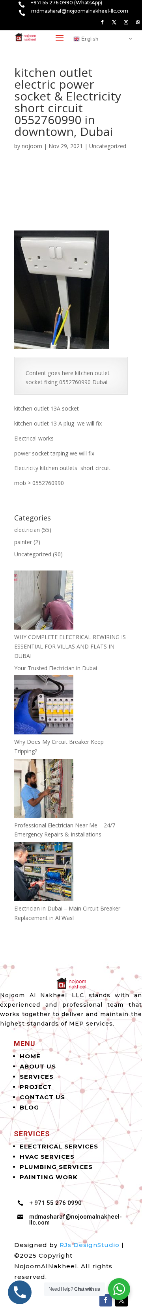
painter (23, 542)
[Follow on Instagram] (125, 22)
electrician (27, 529)
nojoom (32, 146)
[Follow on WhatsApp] (137, 22)
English (89, 38)
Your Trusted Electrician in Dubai (55, 668)
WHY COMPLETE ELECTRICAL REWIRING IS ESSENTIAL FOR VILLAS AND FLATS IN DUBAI (70, 646)
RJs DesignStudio (90, 1245)
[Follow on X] (114, 22)
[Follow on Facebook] (102, 22)
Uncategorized (107, 146)
